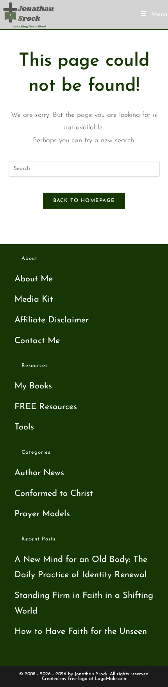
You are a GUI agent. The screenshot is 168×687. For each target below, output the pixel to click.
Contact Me (37, 340)
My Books (33, 386)
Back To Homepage (84, 200)
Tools (24, 427)
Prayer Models (42, 514)
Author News (39, 473)
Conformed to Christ (53, 493)
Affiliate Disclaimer (51, 320)
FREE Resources (45, 407)
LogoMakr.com (110, 678)
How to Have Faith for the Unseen (80, 631)
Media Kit (33, 299)
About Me (33, 279)
